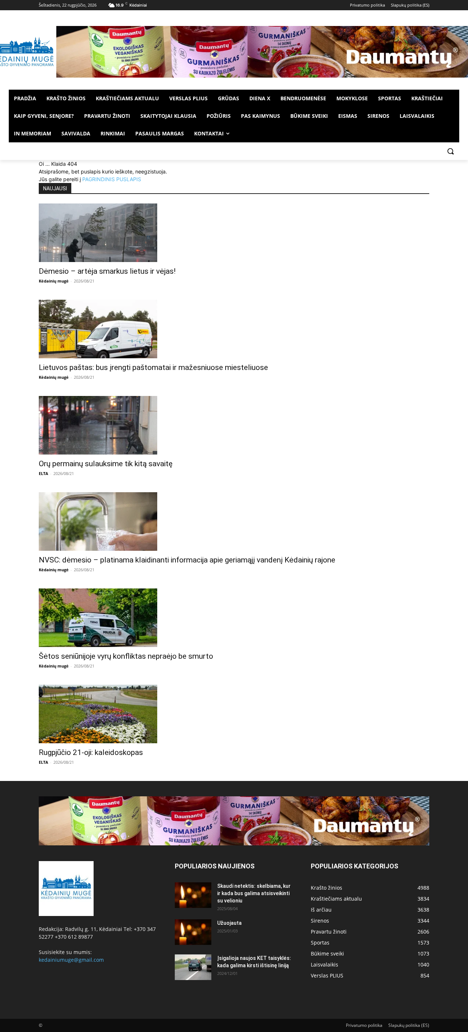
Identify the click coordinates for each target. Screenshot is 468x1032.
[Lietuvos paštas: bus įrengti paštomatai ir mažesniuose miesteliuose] (234, 329)
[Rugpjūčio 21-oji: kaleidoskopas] (234, 714)
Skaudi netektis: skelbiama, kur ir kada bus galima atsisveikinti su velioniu (254, 893)
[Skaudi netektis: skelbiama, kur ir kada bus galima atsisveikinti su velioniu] (193, 895)
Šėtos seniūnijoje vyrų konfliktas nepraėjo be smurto (126, 656)
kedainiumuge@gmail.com (71, 959)
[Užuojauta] (193, 932)
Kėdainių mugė (54, 281)
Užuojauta (229, 923)
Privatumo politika (364, 1025)
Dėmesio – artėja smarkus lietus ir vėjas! (107, 271)
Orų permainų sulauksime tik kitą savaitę (106, 463)
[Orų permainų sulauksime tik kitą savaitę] (234, 425)
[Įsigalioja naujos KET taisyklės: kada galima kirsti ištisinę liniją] (193, 967)
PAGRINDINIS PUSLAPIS (111, 179)
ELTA (43, 473)
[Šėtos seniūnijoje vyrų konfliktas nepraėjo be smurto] (234, 617)
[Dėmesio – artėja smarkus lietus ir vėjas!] (234, 232)
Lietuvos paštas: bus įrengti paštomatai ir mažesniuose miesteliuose (153, 367)
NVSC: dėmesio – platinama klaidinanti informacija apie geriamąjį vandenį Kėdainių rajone (187, 560)
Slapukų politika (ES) (408, 1025)
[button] (450, 151)
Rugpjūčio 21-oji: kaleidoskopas (91, 752)
